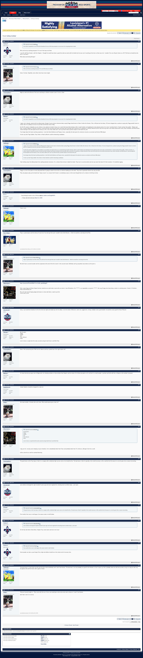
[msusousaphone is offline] (7, 99)
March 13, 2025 (38, 198)
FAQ (4, 14)
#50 (139, 589)
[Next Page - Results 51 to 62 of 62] (136, 33)
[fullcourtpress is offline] (9, 292)
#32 (139, 191)
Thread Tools (136, 38)
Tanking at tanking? (11, 36)
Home (6, 12)
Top (139, 621)
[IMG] (42, 639)
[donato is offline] (8, 75)
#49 (139, 565)
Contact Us (119, 649)
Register (137, 11)
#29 (139, 113)
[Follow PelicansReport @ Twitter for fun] (3, 21)
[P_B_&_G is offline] (7, 51)
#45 (139, 482)
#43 (139, 426)
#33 (139, 205)
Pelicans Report (125, 649)
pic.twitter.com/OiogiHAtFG (48, 195)
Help (131, 11)
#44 (139, 458)
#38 (139, 329)
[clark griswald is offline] (7, 317)
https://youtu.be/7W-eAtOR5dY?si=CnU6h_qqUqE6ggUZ (33, 283)
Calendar (9, 14)
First (127, 33)
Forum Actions (15, 14)
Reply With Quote (136, 87)
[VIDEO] (42, 640)
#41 (139, 384)
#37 (139, 307)
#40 (139, 370)
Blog (20, 12)
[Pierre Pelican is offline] (9, 240)
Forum (12, 12)
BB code (42, 636)
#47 (139, 520)
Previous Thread (68, 625)
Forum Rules (43, 644)
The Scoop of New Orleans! (15, 18)
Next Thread (75, 625)
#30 (139, 140)
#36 (139, 280)
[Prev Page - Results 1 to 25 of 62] (129, 33)
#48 (139, 542)
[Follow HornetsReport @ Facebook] (5, 21)
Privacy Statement (133, 649)
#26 (139, 41)
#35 (139, 254)
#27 (139, 63)
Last (138, 33)
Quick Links (22, 14)
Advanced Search (136, 14)
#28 (139, 90)
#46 (139, 504)
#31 (139, 168)
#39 (139, 347)
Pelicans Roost (26, 18)
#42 (139, 399)
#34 (139, 230)
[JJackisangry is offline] (8, 151)
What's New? (27, 12)
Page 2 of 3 (121, 33)
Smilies (42, 637)
